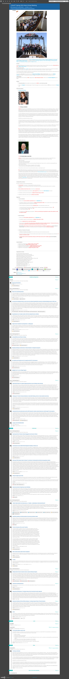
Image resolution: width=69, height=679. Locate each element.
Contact (35, 677)
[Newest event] (12, 1)
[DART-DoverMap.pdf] (47, 267)
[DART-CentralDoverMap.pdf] (45, 267)
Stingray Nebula (24, 177)
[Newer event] (10, 1)
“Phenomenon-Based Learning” (42, 171)
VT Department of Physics (24, 61)
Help (33, 677)
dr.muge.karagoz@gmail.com (21, 273)
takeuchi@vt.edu (19, 274)
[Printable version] (14, 1)
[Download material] (21, 1)
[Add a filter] (16, 1)
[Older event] (6, 1)
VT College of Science (33, 61)
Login (67, 1)
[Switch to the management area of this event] (27, 1)
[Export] (18, 1)
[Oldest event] (4, 1)
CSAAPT (27, 68)
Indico (11, 677)
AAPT (24, 68)
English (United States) (60, 1)
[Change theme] (23, 1)
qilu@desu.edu (19, 272)
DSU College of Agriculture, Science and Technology (43, 60)
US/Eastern (52, 1)
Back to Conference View (33, 1)
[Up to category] (8, 1)
